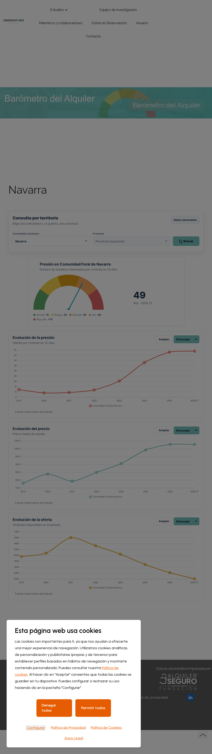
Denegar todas (49, 708)
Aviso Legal (73, 738)
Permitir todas (93, 708)
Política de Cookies (106, 727)
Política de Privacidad (68, 727)
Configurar (36, 727)
